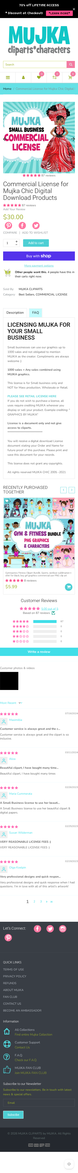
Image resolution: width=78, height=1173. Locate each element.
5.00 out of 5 (49, 609)
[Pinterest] (8, 937)
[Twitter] (36, 225)
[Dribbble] (48, 935)
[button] (32, 175)
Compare (10, 233)
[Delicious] (58, 935)
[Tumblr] (43, 935)
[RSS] (27, 935)
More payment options (39, 266)
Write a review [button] (39, 652)
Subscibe (13, 1114)
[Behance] (4, 944)
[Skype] (64, 935)
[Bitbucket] (38, 935)
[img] (9, 714)
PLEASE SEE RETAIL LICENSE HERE (31, 396)
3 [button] (41, 901)
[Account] (23, 77)
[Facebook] (22, 225)
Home (7, 89)
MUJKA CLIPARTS (31, 289)
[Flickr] (32, 935)
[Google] (17, 935)
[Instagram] (62, 928)
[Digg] (69, 935)
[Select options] (69, 587)
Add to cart (36, 243)
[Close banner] (74, 9)
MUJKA (51, 1133)
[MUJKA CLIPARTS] (39, 39)
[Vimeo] (53, 935)
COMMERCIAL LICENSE (51, 294)
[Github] (22, 935)
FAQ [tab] (35, 312)
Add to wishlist (35, 233)
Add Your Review (14, 209)
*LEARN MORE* (59, 13)
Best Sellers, (27, 294)
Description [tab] (15, 312)
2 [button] (34, 901)
